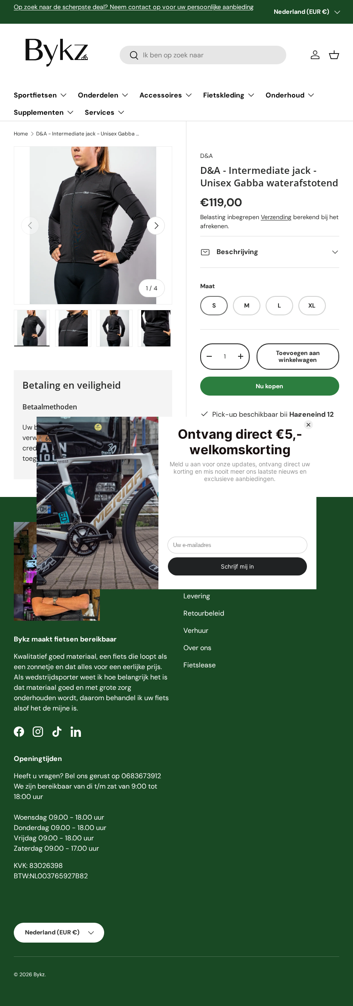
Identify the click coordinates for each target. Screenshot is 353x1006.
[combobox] (203, 55)
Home (21, 133)
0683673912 (141, 775)
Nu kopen (269, 386)
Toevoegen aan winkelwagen (298, 356)
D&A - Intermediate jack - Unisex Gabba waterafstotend (87, 133)
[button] (334, 54)
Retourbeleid (203, 613)
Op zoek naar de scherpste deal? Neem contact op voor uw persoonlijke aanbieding (134, 7)
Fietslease (199, 665)
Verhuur (195, 630)
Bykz (39, 974)
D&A (206, 156)
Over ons (197, 647)
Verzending (276, 217)
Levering (196, 595)
